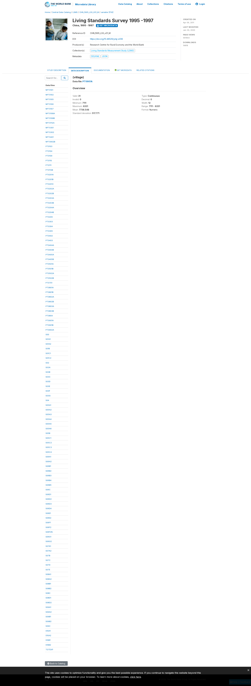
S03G (48, 395)
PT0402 (49, 236)
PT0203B (50, 203)
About (140, 4)
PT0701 (49, 283)
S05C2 (49, 442)
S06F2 (48, 527)
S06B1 (48, 466)
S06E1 (48, 513)
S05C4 (49, 452)
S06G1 (48, 537)
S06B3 (48, 475)
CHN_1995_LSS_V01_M (89, 12)
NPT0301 (50, 127)
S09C (48, 626)
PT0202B (50, 193)
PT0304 (49, 226)
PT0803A (50, 306)
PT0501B (49, 268)
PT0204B (50, 212)
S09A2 (49, 612)
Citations (168, 4)
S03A (48, 367)
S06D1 (48, 494)
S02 (47, 363)
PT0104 (49, 151)
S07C (48, 560)
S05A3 (49, 414)
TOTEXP (49, 649)
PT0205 (49, 217)
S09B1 (48, 616)
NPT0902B (50, 141)
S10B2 (48, 645)
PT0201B (49, 179)
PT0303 (49, 221)
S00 (47, 334)
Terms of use (184, 4)
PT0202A (50, 188)
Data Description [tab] (80, 71)
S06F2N (49, 532)
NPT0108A (50, 113)
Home (47, 12)
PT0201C (50, 184)
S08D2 (49, 602)
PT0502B (50, 278)
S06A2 (49, 461)
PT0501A (50, 264)
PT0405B (50, 259)
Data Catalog (125, 4)
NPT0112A (50, 123)
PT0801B (49, 292)
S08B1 (48, 583)
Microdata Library (85, 4)
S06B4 (48, 480)
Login (202, 4)
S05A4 (49, 419)
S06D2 (49, 499)
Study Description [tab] (56, 70)
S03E (48, 386)
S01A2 (48, 344)
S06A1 (48, 456)
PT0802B (50, 301)
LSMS (75, 12)
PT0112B (49, 170)
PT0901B (49, 325)
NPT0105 (50, 99)
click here (135, 676)
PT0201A (50, 174)
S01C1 (48, 353)
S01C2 (48, 358)
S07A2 (48, 551)
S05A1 (48, 405)
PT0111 (48, 165)
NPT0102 (50, 95)
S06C (48, 489)
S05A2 (49, 410)
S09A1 (48, 607)
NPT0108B (50, 118)
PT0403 (49, 240)
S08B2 (48, 588)
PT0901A (50, 320)
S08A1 (48, 574)
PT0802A (50, 297)
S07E (48, 569)
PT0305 (49, 231)
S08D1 (48, 598)
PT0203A (50, 198)
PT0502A (50, 273)
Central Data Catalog (61, 12)
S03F (48, 391)
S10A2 (48, 635)
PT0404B (50, 250)
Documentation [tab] (102, 70)
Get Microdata (108, 25)
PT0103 (49, 146)
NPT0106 (50, 104)
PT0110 (49, 160)
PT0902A (50, 330)
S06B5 (48, 485)
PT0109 (49, 156)
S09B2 (48, 621)
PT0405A (50, 254)
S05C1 (48, 438)
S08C (48, 593)
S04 (47, 400)
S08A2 (49, 579)
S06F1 (48, 522)
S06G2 (49, 541)
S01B (48, 348)
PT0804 (49, 315)
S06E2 (48, 518)
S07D (48, 565)
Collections (153, 4)
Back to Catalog (57, 663)
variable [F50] (107, 12)
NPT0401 (50, 137)
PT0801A (50, 287)
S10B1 (48, 640)
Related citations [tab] (145, 70)
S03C (48, 377)
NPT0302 (50, 132)
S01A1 (48, 339)
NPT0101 (49, 90)
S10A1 (48, 631)
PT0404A (50, 245)
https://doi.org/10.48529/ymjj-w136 (106, 39)
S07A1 (48, 546)
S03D (48, 381)
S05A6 (49, 428)
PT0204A (50, 207)
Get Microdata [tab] (124, 70)
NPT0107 (50, 109)
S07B (48, 555)
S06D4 (49, 508)
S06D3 (49, 504)
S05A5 (49, 424)
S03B (48, 372)
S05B (48, 433)
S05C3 (49, 447)
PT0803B (50, 311)
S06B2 (48, 471)
